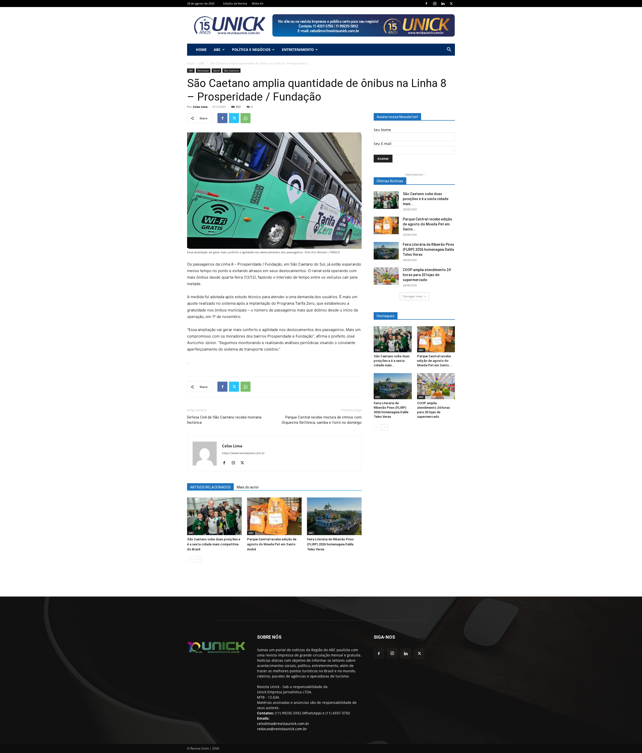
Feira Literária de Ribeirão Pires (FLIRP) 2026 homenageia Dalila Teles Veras (330, 544)
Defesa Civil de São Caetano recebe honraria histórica (224, 420)
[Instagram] (434, 3)
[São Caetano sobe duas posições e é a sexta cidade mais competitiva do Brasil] (214, 516)
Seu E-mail (382, 143)
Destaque (203, 70)
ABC (217, 49)
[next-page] (198, 559)
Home (201, 49)
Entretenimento (298, 49)
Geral (216, 70)
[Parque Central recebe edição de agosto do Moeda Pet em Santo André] (274, 516)
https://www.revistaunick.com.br (243, 453)
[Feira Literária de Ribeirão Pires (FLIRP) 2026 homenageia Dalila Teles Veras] (334, 516)
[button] (449, 50)
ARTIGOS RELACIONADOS (210, 487)
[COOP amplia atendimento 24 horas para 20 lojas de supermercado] (386, 276)
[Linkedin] (443, 3)
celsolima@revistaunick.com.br (283, 723)
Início (190, 63)
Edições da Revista (235, 3)
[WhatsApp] (245, 118)
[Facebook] (426, 3)
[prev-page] (190, 559)
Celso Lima (200, 107)
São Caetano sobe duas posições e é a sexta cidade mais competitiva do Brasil (213, 544)
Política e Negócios (251, 49)
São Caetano (231, 70)
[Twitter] (451, 3)
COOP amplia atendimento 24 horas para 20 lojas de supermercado (427, 275)
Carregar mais (413, 296)
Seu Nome (382, 129)
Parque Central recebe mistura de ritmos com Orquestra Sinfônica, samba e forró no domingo (322, 420)
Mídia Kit (257, 3)
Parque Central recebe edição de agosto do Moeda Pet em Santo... (427, 224)
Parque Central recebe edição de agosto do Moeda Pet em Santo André (271, 544)
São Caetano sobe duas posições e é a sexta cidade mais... (425, 199)
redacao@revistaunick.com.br (282, 728)
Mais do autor (248, 487)
